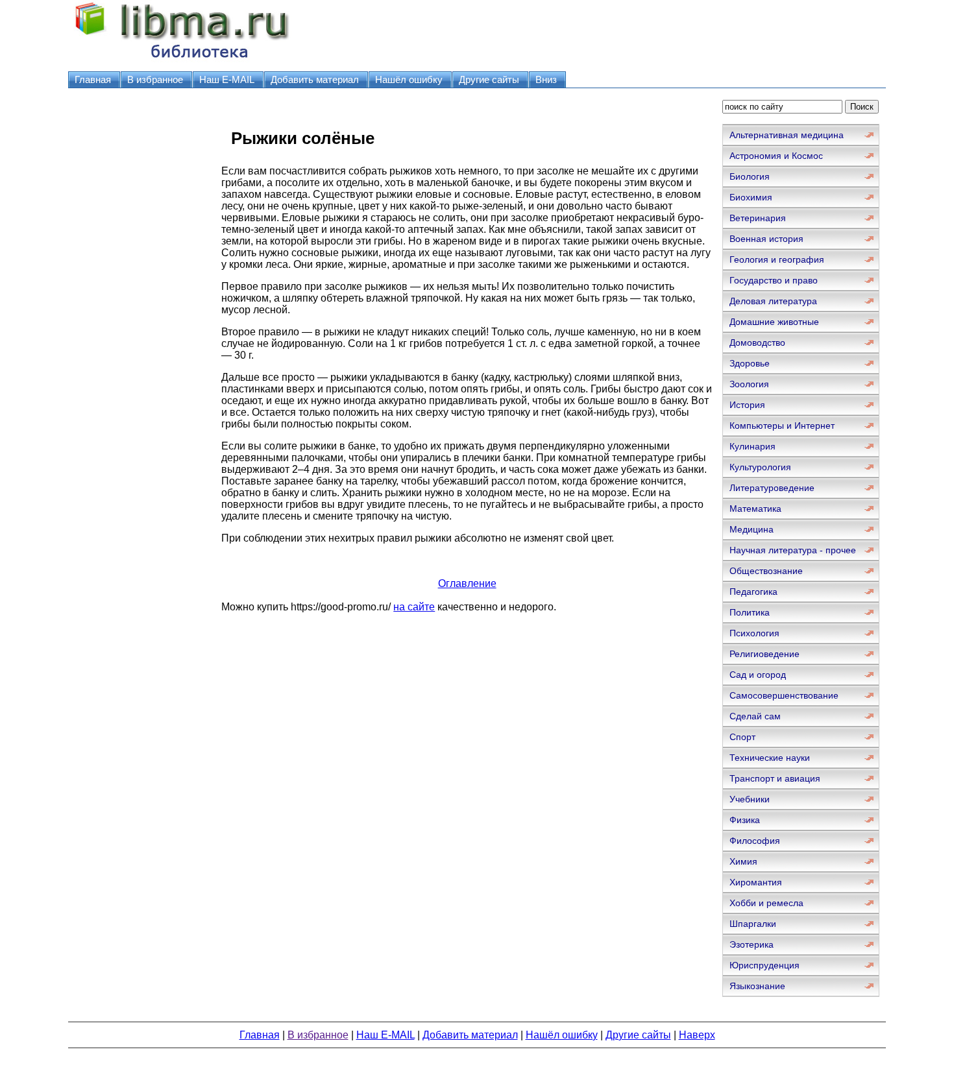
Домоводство (757, 342)
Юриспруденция (764, 965)
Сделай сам (755, 716)
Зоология (749, 384)
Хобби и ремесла (766, 903)
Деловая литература (773, 301)
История (747, 405)
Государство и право (773, 280)
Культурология (760, 467)
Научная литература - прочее (792, 550)
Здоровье (749, 363)
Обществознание (766, 571)
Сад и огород (757, 674)
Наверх (697, 1034)
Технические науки (769, 757)
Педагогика (753, 591)
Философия (754, 840)
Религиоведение (764, 654)
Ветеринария (757, 218)
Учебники (749, 799)
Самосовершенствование (783, 695)
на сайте (414, 606)
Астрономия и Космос (776, 155)
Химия (743, 861)
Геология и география (776, 259)
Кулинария (752, 446)
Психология (754, 633)
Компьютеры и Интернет (782, 425)
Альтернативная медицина (786, 135)
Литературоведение (771, 488)
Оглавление (467, 583)
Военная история (766, 239)
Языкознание (757, 986)
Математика (755, 508)
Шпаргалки (752, 923)
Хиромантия (755, 882)
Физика (744, 820)
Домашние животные (774, 322)
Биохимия (750, 197)
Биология (749, 176)
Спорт (742, 737)
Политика (749, 612)
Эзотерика (751, 944)
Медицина (751, 529)
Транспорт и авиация (774, 778)
